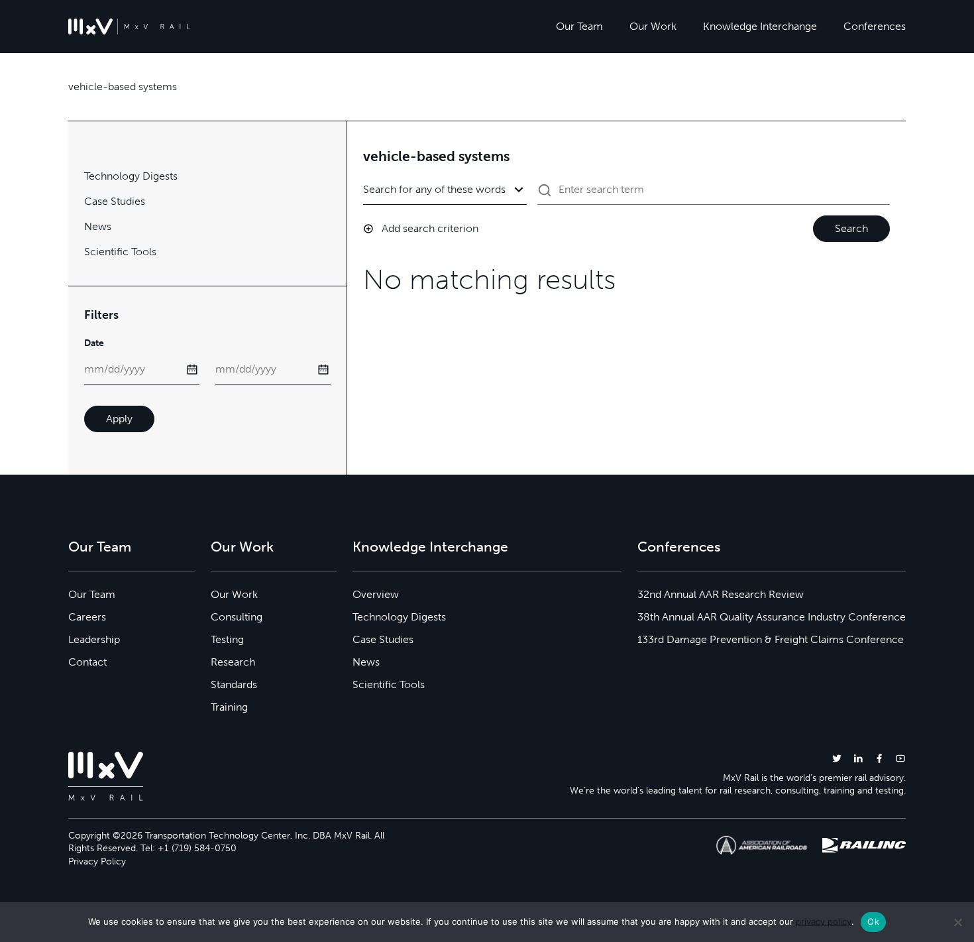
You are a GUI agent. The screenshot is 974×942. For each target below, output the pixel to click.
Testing (227, 639)
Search (851, 228)
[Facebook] (879, 758)
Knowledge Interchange (760, 26)
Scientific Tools (120, 251)
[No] (957, 922)
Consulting (236, 617)
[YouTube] (900, 758)
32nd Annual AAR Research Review (720, 594)
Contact (87, 662)
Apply (119, 418)
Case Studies (114, 201)
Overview (375, 594)
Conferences (874, 26)
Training (229, 707)
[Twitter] (837, 758)
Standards (234, 684)
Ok (873, 921)
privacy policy (823, 921)
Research (233, 662)
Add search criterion (430, 228)
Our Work (652, 26)
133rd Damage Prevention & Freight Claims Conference (770, 639)
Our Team (579, 26)
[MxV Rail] (129, 26)
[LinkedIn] (858, 758)
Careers (87, 617)
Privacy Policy (97, 861)
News (97, 226)
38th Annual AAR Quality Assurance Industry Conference (771, 617)
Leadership (94, 639)
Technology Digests (131, 176)
